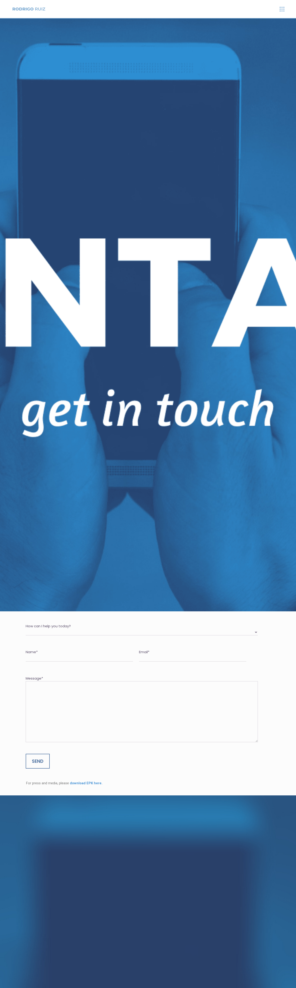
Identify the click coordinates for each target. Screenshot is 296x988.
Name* (32, 651)
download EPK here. (86, 783)
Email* (144, 651)
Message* (34, 678)
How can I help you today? (48, 626)
